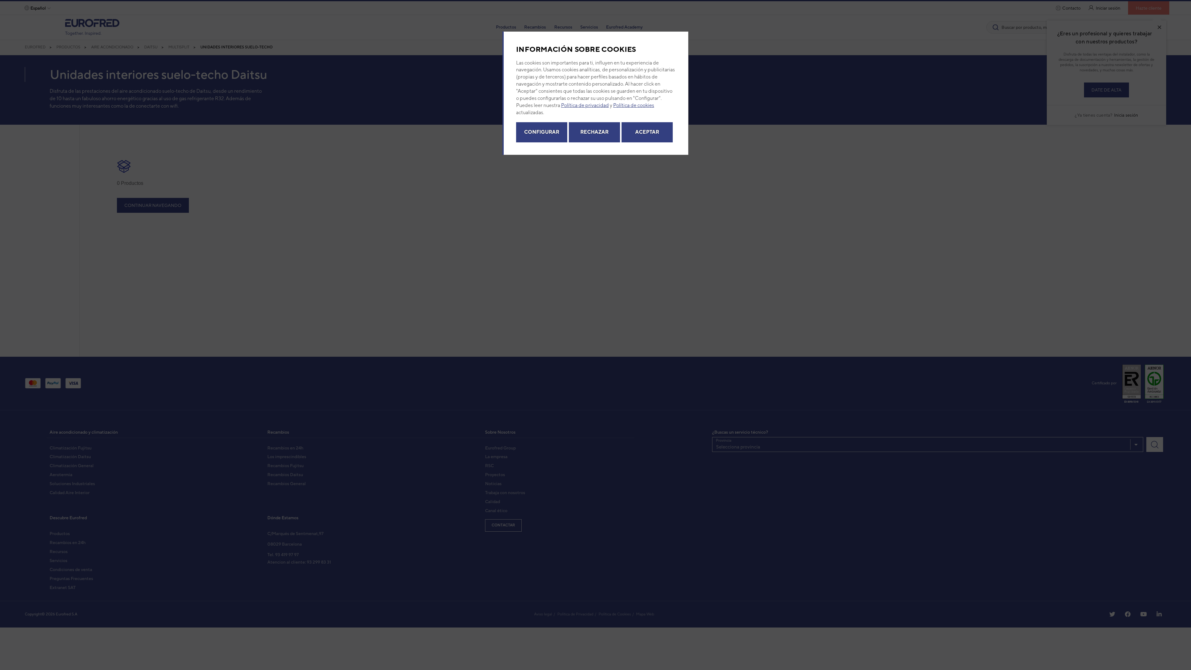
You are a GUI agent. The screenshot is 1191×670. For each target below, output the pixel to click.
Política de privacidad (585, 105)
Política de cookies (633, 105)
